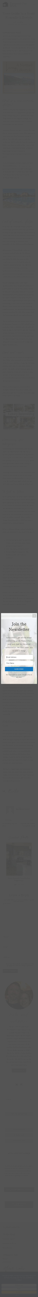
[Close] (34, 616)
